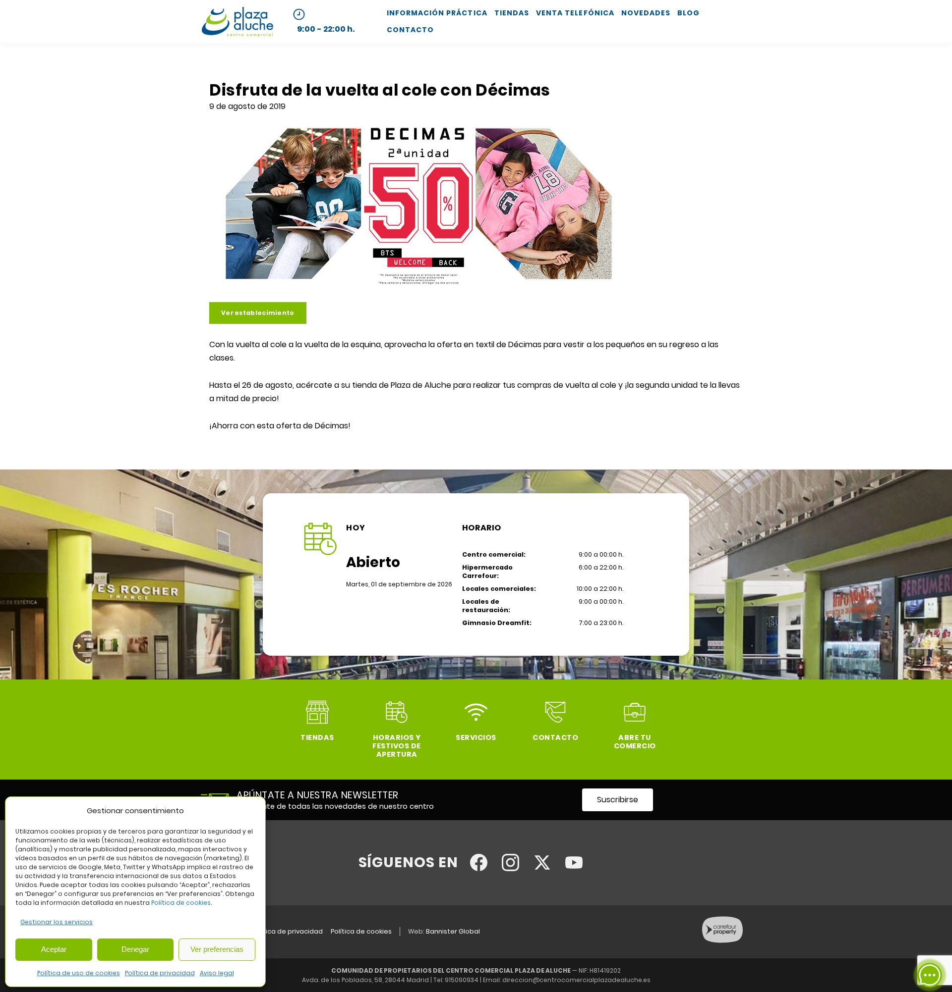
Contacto (410, 30)
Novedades (645, 13)
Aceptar (53, 949)
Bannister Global (453, 931)
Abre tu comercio (635, 741)
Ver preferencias (216, 949)
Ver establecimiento (258, 313)
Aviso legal (217, 973)
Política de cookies (181, 902)
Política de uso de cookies (78, 973)
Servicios (476, 737)
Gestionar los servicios (56, 922)
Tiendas (511, 13)
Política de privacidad (160, 973)
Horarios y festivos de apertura (396, 746)
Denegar (135, 949)
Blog (688, 13)
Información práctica (437, 13)
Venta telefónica (575, 13)
